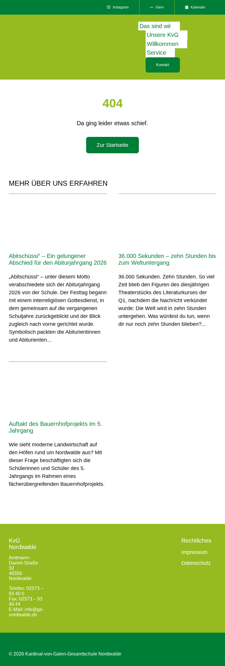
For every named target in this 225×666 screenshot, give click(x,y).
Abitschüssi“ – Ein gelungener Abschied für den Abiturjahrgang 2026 (58, 259)
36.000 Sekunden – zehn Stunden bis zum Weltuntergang (167, 259)
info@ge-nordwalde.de (26, 612)
